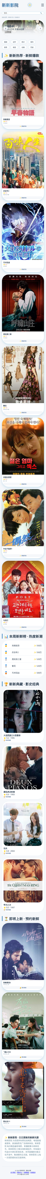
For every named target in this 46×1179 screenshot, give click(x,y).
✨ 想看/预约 (23, 126)
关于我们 (13, 1172)
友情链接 (26, 1172)
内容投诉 (33, 1172)
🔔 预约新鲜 (23, 987)
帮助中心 (19, 1172)
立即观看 (8, 32)
